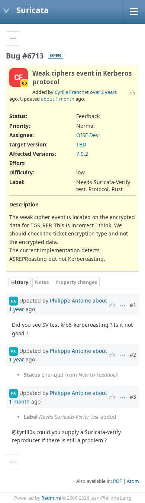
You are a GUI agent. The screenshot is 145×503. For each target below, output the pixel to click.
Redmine (51, 498)
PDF (117, 481)
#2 (133, 354)
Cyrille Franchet (72, 92)
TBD (81, 144)
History (19, 282)
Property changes (76, 282)
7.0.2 (82, 153)
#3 (133, 396)
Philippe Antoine (70, 300)
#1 (133, 304)
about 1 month (57, 98)
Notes (42, 282)
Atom (133, 481)
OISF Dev (87, 135)
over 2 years (103, 92)
